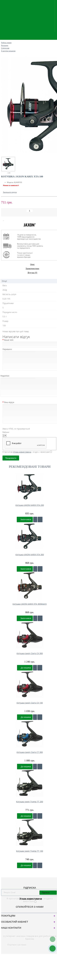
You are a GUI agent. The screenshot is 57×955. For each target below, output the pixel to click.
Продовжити (10, 458)
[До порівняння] (40, 519)
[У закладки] (35, 519)
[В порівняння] (10, 219)
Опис (32, 264)
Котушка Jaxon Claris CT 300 (30, 752)
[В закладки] (3, 219)
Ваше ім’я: (9, 340)
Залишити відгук (10, 192)
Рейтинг (5, 432)
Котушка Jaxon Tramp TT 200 (29, 801)
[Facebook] (27, 910)
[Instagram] (32, 910)
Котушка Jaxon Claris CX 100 (30, 702)
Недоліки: (5, 375)
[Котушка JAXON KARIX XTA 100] (8, 164)
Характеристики (32, 269)
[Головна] (2, 40)
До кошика (25, 667)
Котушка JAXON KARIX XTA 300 (29, 554)
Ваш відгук (9, 402)
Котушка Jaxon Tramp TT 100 (29, 851)
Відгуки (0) (32, 273)
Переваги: (7, 349)
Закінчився (25, 519)
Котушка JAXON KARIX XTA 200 (29, 505)
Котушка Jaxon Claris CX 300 (30, 653)
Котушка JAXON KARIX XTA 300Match (30, 604)
